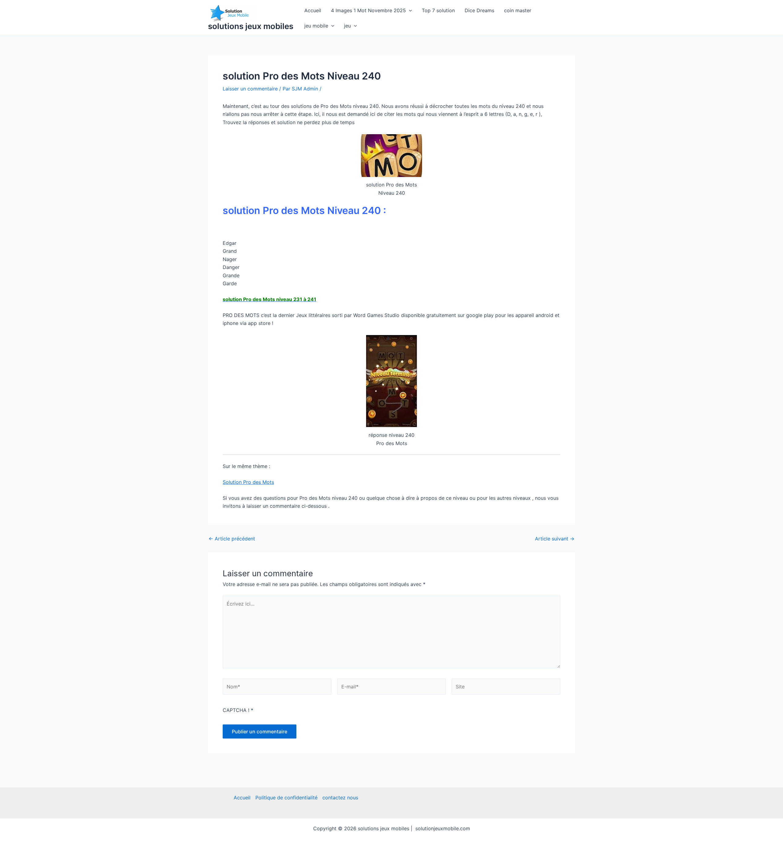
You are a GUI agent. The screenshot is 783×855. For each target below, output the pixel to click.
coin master (517, 10)
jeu (347, 26)
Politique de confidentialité (286, 797)
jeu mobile (316, 26)
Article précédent (232, 538)
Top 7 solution (438, 10)
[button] (409, 10)
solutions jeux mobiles (250, 26)
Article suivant (554, 538)
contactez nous (340, 797)
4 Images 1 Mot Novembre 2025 (368, 10)
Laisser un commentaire (250, 89)
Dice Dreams (479, 10)
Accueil (312, 10)
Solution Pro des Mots (248, 482)
